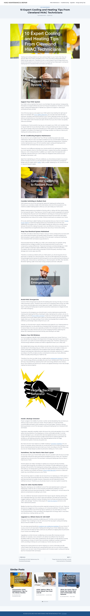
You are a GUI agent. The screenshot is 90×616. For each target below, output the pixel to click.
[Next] (78, 586)
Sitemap (64, 613)
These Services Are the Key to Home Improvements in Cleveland (61, 559)
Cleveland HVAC (42, 15)
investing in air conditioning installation (49, 526)
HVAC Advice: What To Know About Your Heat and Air (44, 591)
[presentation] (21, 579)
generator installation (56, 443)
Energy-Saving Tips (80, 2)
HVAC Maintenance (54, 2)
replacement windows (56, 358)
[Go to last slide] (12, 586)
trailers (39, 162)
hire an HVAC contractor (38, 315)
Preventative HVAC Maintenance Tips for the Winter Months (19, 591)
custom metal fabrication (49, 470)
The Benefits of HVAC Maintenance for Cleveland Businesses (29, 559)
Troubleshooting (65, 2)
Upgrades (72, 2)
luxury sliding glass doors (40, 114)
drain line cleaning (52, 501)
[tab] (42, 601)
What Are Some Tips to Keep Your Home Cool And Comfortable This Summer (68, 592)
